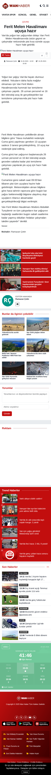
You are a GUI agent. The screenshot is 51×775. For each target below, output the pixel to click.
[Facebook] (17, 718)
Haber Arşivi (34, 753)
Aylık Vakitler (8, 687)
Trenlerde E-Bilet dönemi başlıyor (33, 637)
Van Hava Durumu (37, 734)
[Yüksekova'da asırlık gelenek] (13, 324)
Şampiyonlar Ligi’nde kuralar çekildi (31, 625)
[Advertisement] (25, 457)
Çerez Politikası (23, 762)
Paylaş (7, 55)
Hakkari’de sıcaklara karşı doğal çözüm (37, 377)
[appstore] (9, 724)
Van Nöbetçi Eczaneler (15, 734)
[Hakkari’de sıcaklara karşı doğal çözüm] (38, 368)
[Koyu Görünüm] (41, 6)
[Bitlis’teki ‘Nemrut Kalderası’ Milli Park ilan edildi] (13, 345)
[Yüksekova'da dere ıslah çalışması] (38, 345)
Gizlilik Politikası (36, 762)
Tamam (25, 772)
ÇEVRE (25, 22)
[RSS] (34, 718)
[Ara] (44, 6)
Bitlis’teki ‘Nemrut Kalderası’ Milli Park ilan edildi (11, 355)
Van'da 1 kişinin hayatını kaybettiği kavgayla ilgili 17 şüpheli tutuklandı (32, 578)
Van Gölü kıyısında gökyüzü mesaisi (9, 377)
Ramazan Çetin (11, 61)
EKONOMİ (23, 585)
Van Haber (24, 573)
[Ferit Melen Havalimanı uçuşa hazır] (25, 50)
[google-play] (25, 724)
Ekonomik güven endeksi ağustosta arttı (33, 613)
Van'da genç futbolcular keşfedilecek (32, 601)
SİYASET (43, 15)
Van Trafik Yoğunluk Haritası (35, 740)
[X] (21, 718)
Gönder (7, 414)
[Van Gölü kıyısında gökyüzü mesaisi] (13, 368)
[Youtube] (30, 718)
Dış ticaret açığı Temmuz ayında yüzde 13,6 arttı (33, 590)
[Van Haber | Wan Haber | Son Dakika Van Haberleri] (16, 5)
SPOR (22, 620)
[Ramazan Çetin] (7, 300)
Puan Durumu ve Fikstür (11, 747)
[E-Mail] (17, 304)
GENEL (33, 15)
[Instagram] (26, 718)
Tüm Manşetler (35, 746)
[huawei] (41, 724)
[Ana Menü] (47, 6)
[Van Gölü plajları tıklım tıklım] (38, 324)
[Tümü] (48, 567)
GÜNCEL (22, 15)
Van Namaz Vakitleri (14, 739)
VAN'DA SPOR (8, 15)
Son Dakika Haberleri (14, 753)
